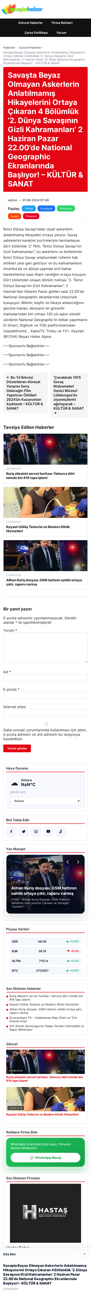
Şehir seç (18, 792)
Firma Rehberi (62, 23)
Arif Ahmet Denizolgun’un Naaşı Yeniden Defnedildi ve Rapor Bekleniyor (46, 1027)
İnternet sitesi (14, 707)
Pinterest (31, 216)
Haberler (9, 47)
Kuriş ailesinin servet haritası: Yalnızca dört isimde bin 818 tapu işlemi (46, 997)
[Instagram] (36, 832)
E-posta (11, 689)
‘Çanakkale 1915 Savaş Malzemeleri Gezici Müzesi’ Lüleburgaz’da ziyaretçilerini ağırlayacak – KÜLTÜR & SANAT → (68, 395)
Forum (61, 32)
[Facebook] (11, 832)
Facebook (46, 208)
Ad (7, 672)
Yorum (10, 630)
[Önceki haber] (68, 862)
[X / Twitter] (24, 832)
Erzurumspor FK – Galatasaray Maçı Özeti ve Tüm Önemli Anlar (43, 1019)
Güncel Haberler (30, 23)
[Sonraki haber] (77, 862)
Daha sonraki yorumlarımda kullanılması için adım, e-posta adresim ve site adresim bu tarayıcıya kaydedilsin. (45, 734)
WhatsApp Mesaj (45, 1157)
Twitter (29, 208)
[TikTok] (61, 832)
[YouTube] (48, 832)
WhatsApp (66, 208)
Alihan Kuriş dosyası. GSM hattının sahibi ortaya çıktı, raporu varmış (45, 1011)
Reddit (15, 216)
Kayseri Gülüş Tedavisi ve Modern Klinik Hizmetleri (44, 1004)
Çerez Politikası (36, 32)
